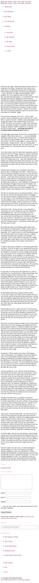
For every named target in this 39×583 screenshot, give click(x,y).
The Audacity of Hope (11, 537)
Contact (7, 26)
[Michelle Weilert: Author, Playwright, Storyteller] (16, 2)
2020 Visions (8, 541)
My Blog (8, 16)
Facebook (4, 468)
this (5, 294)
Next (6, 572)
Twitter (9, 468)
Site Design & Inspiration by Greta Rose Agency (15, 580)
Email (3, 497)
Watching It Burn (10, 550)
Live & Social (9, 21)
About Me (8, 7)
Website (3, 502)
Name (3, 493)
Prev (6, 567)
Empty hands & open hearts (13, 555)
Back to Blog (8, 562)
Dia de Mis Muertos (10, 546)
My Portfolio (9, 12)
